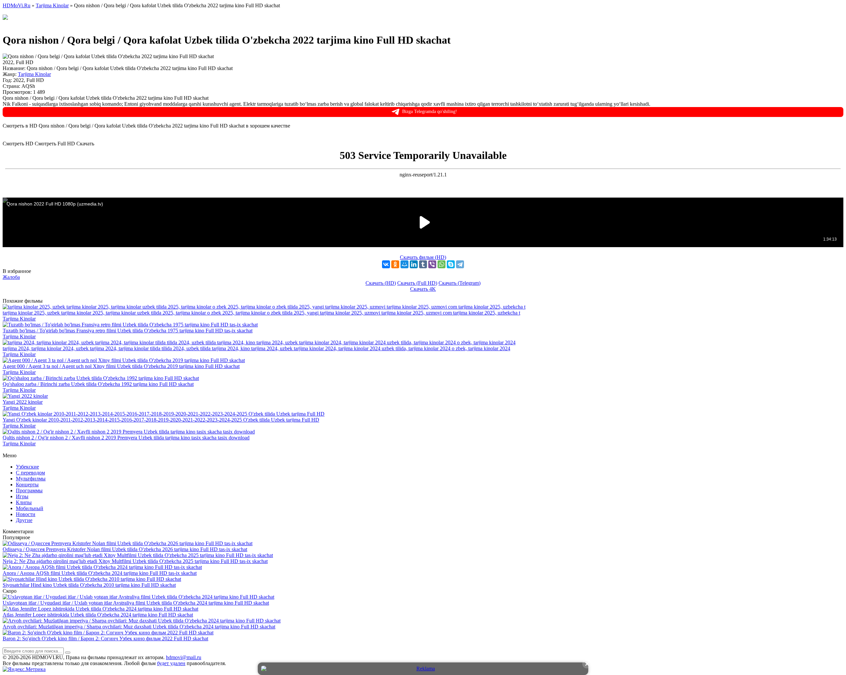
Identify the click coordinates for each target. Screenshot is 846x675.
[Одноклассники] (395, 264)
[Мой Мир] (404, 264)
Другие (24, 520)
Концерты (27, 484)
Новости (25, 514)
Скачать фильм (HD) (423, 257)
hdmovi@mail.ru (183, 657)
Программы (29, 490)
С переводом (30, 472)
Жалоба (11, 277)
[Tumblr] (423, 264)
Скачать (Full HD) (417, 283)
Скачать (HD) (380, 283)
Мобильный (29, 508)
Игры (22, 496)
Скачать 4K (423, 289)
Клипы (24, 502)
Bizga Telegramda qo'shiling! (429, 111)
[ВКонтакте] (386, 264)
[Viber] (432, 264)
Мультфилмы (31, 478)
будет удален (171, 663)
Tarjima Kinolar (34, 74)
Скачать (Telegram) (460, 283)
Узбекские (27, 466)
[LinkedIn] (414, 264)
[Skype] (451, 264)
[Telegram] (460, 264)
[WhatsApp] (441, 264)
